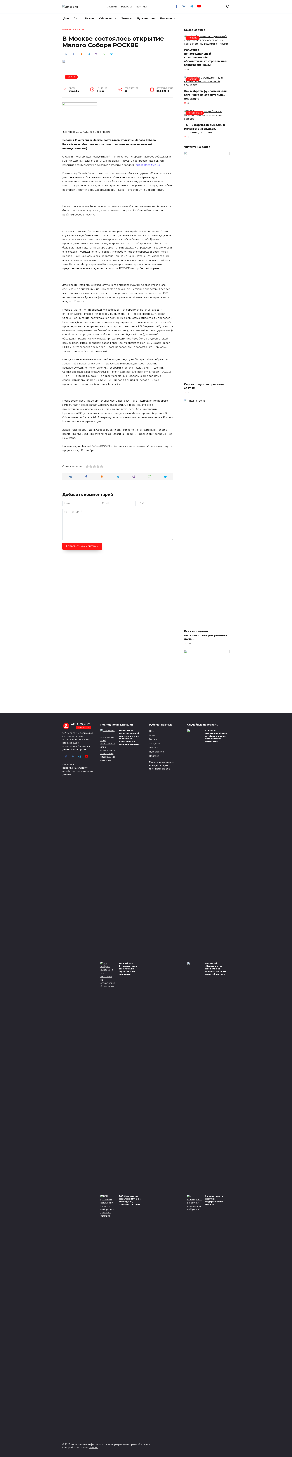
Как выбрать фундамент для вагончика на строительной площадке (205, 94)
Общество (106, 18)
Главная (111, 7)
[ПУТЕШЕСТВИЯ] (207, 118)
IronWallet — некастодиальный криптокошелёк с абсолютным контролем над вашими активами (205, 57)
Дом (66, 18)
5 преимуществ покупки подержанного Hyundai (214, 1200)
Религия (71, 77)
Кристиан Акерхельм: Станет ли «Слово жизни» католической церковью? (216, 736)
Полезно (166, 18)
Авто (77, 18)
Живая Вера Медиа (147, 165)
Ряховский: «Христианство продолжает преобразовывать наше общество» (215, 969)
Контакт (141, 7)
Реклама (126, 7)
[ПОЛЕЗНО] (207, 43)
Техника (127, 18)
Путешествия (146, 18)
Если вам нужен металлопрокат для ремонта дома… (205, 635)
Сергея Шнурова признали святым (204, 386)
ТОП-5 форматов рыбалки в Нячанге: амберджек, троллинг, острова (204, 128)
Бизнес (90, 18)
